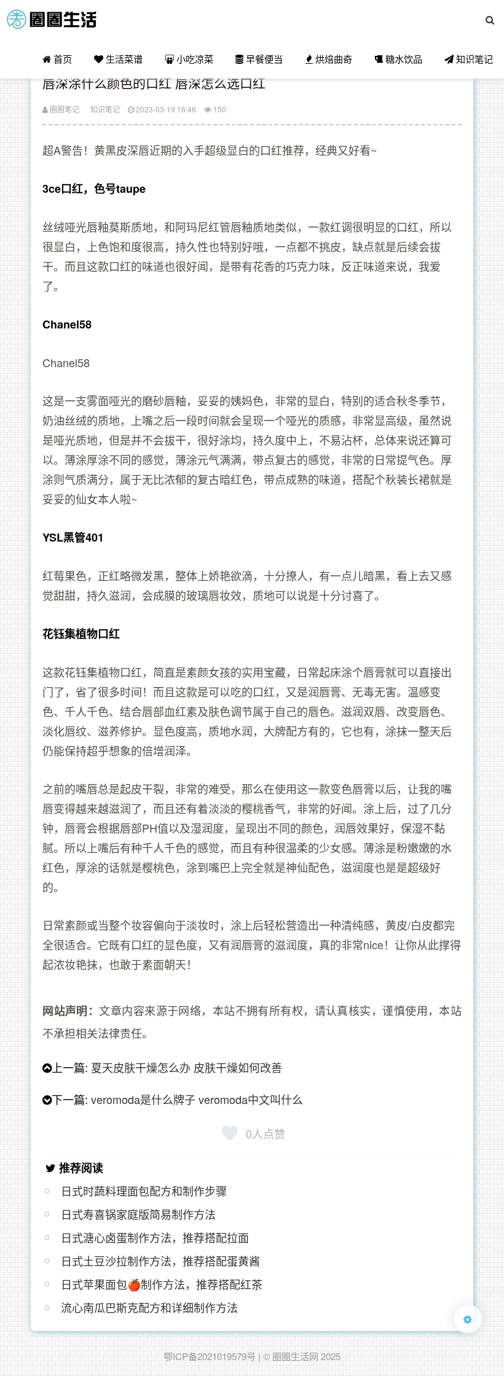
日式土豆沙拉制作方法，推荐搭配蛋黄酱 (160, 1261)
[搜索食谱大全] (490, 19)
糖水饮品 (402, 58)
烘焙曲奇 (332, 58)
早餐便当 (263, 58)
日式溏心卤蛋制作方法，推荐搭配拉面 (155, 1237)
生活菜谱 (123, 58)
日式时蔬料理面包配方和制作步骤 (144, 1191)
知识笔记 (473, 58)
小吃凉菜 (193, 58)
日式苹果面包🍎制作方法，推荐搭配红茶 (161, 1284)
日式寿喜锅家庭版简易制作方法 (138, 1214)
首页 (61, 58)
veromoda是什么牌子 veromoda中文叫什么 (197, 1099)
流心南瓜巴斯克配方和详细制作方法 (149, 1307)
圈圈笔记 (63, 109)
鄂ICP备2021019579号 (209, 1356)
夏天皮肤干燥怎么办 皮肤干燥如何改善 (186, 1067)
